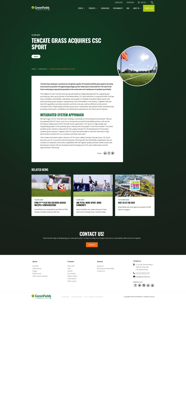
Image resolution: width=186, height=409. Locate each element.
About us (136, 8)
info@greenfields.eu (143, 276)
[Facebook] (135, 285)
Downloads (119, 2)
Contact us (149, 8)
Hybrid (70, 271)
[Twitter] (139, 285)
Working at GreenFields (105, 268)
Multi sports (36, 273)
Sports (80, 8)
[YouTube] (152, 285)
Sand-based (72, 279)
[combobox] (142, 2)
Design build (105, 8)
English (143, 2)
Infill (69, 268)
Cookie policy (65, 297)
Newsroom (130, 2)
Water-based (72, 276)
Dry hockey (72, 273)
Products (92, 8)
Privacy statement (76, 297)
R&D (128, 8)
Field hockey (36, 268)
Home (33, 69)
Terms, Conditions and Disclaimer (93, 297)
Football (35, 266)
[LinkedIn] (148, 285)
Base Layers (72, 281)
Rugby (34, 271)
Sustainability (118, 8)
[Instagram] (144, 285)
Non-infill (71, 266)
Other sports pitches (39, 276)
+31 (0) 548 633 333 (143, 273)
